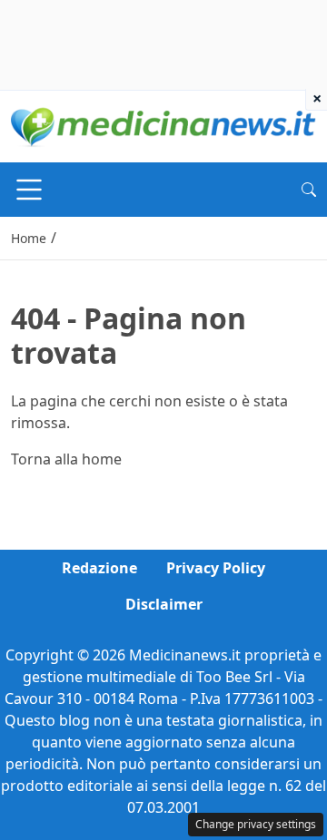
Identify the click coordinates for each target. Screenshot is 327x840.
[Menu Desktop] (29, 189)
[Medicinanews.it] (163, 125)
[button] (309, 189)
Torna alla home (66, 459)
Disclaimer (164, 604)
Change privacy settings (255, 824)
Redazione (99, 568)
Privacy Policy (215, 568)
